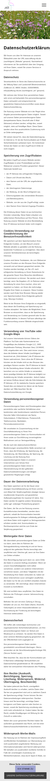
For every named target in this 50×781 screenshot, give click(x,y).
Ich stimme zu (25, 769)
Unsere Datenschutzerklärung (25, 775)
